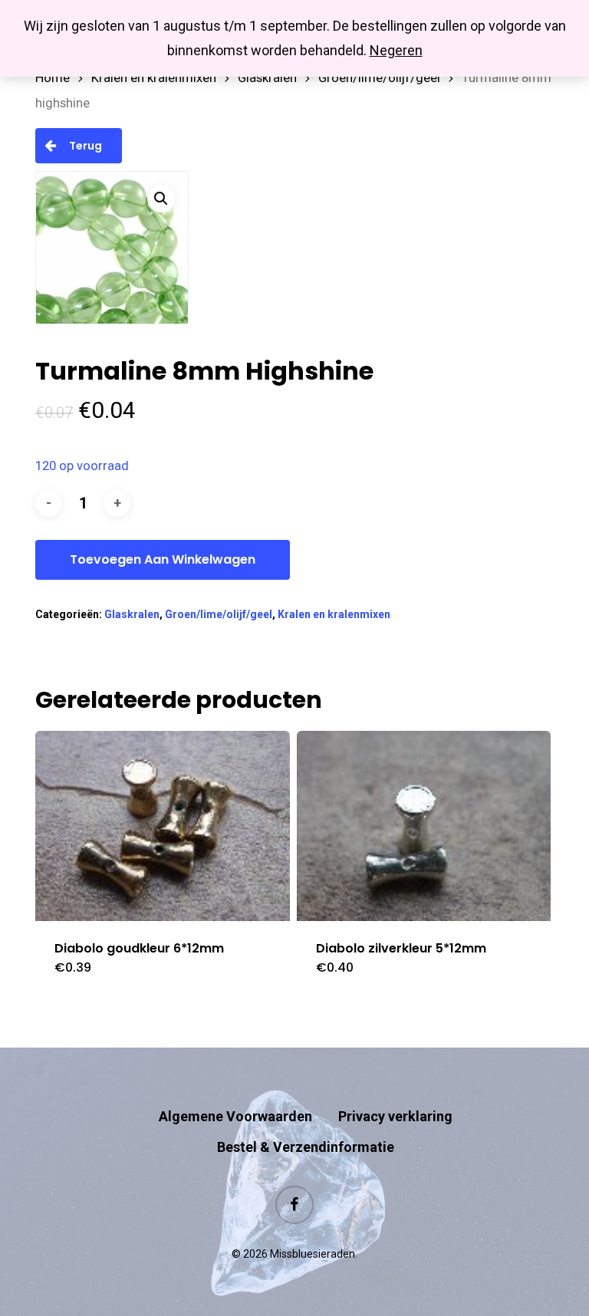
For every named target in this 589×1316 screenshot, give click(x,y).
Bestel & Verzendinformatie (305, 1147)
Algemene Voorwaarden (235, 1116)
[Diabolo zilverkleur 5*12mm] (424, 826)
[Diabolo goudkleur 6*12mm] (162, 826)
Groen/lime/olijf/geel (379, 78)
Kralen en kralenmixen (153, 78)
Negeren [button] (396, 50)
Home (52, 78)
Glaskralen (267, 78)
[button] (161, 198)
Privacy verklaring (395, 1116)
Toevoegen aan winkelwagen (162, 559)
